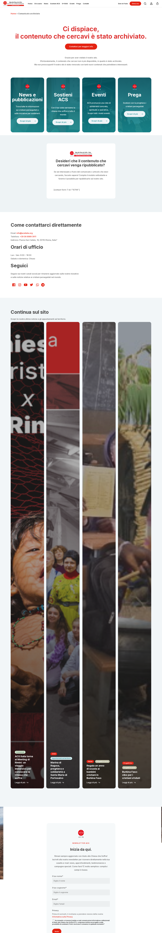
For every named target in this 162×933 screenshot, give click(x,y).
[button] (81, 47)
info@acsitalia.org (24, 233)
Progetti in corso (102, 761)
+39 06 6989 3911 (28, 236)
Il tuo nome (57, 876)
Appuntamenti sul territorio (61, 758)
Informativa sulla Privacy (62, 917)
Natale (90, 761)
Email (55, 899)
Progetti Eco (128, 763)
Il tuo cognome (59, 888)
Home (13, 13)
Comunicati (20, 752)
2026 (54, 754)
